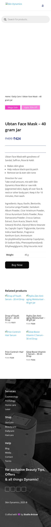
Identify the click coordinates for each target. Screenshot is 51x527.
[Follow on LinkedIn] (24, 489)
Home (7, 96)
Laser (7, 409)
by (21, 514)
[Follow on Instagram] (13, 489)
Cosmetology (11, 396)
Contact (9, 456)
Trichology (10, 400)
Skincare (9, 422)
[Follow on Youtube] (18, 489)
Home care (10, 405)
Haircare (9, 435)
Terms (8, 461)
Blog (7, 448)
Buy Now (17, 265)
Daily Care (16, 96)
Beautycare (10, 426)
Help (8, 443)
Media (8, 452)
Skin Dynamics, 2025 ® (16, 502)
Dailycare (9, 431)
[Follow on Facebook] (7, 489)
